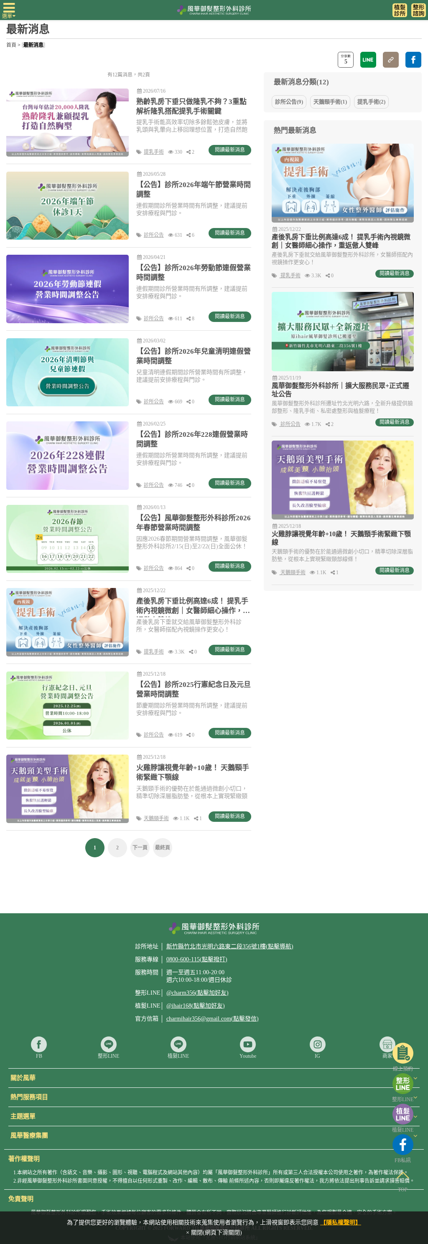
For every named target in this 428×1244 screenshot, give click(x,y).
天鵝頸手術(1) (330, 102)
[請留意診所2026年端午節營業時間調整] (67, 206)
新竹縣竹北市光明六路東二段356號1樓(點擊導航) (229, 946)
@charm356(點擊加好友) (197, 993)
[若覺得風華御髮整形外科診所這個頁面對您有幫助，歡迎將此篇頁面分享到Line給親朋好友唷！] (368, 59)
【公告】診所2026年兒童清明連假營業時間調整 (193, 356)
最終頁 (162, 848)
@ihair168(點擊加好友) (195, 1006)
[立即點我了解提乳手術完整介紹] (67, 622)
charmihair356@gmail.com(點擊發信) (212, 1019)
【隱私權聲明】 (340, 1222)
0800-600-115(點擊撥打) (196, 959)
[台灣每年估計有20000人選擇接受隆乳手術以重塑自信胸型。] (67, 123)
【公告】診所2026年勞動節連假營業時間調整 (193, 272)
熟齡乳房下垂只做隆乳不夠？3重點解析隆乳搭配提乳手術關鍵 (191, 106)
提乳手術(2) (371, 102)
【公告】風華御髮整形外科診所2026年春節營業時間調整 (193, 523)
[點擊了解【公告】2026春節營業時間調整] (67, 539)
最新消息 (33, 45)
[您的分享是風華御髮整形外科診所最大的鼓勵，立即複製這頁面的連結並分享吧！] (390, 59)
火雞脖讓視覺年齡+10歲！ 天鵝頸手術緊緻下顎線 (192, 772)
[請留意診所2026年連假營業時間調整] (67, 372)
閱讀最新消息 (395, 273)
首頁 (11, 45)
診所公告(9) (289, 102)
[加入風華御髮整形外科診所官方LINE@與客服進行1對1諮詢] (418, 10)
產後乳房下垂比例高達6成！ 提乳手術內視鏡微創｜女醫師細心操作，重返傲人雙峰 (193, 607)
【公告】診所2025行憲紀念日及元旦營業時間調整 (193, 689)
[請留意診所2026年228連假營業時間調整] (67, 455)
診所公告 (154, 235)
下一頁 (140, 848)
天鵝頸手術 (156, 818)
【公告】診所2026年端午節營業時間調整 (193, 189)
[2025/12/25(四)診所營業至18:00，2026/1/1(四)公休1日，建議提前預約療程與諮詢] (67, 705)
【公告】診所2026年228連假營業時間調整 (192, 439)
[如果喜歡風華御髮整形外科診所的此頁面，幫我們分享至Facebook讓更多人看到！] (413, 59)
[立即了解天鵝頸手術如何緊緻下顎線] (67, 789)
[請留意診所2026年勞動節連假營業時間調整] (67, 289)
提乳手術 (154, 152)
